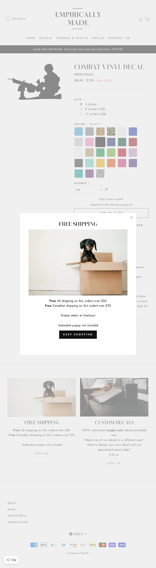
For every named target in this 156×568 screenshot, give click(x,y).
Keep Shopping (78, 334)
